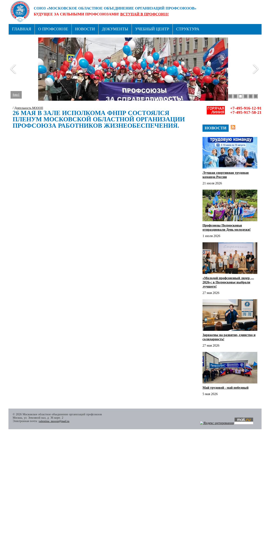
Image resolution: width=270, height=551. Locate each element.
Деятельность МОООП (28, 108)
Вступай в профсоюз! (144, 14)
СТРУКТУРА (187, 29)
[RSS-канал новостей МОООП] (233, 127)
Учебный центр (152, 29)
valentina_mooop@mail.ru (54, 421)
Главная (21, 29)
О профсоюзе (53, 29)
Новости (85, 29)
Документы (115, 29)
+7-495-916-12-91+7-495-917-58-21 (246, 110)
